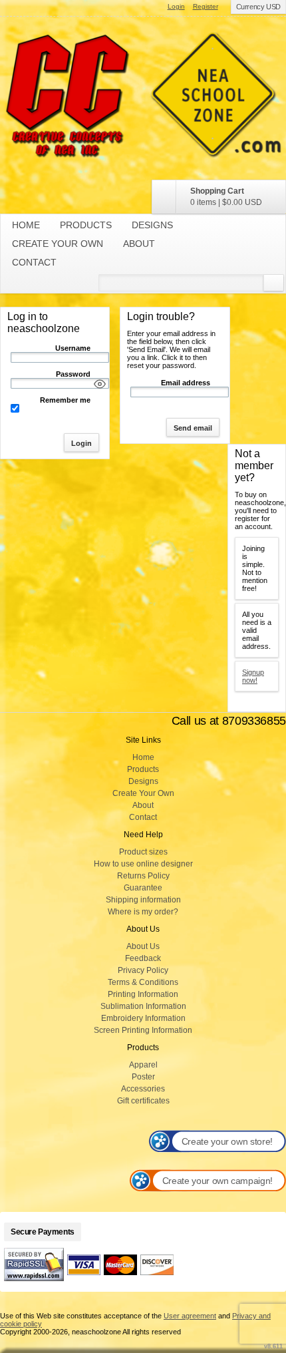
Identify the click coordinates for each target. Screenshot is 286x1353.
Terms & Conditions (143, 982)
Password (73, 374)
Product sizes (143, 852)
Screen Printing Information (143, 1030)
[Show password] (99, 384)
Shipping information (143, 899)
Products (86, 225)
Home (26, 225)
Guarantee (143, 887)
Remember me (65, 400)
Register (205, 6)
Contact (34, 262)
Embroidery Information (143, 1018)
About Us (143, 946)
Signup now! (253, 676)
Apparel (143, 1064)
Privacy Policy (143, 970)
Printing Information (143, 994)
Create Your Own (57, 243)
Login (176, 6)
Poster (143, 1076)
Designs (152, 225)
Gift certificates (143, 1100)
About (139, 243)
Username (72, 348)
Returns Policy (143, 875)
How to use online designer (143, 864)
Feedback (143, 958)
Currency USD (258, 7)
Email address (185, 383)
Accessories (143, 1088)
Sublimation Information (143, 1006)
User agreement (190, 1316)
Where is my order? (143, 911)
